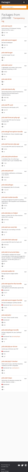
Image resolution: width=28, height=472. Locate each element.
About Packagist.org (5, 464)
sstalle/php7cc (15, 368)
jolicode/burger (7, 52)
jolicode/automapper (9, 40)
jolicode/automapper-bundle (12, 300)
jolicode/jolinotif (7, 171)
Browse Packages (5, 471)
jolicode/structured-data (10, 252)
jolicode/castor (7, 65)
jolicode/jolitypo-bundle (10, 330)
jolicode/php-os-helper (10, 213)
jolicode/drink (7, 79)
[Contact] (19, 465)
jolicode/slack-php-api (9, 240)
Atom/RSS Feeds (4, 466)
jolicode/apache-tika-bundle (12, 284)
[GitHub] (26, 465)
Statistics (3, 469)
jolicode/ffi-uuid (7, 105)
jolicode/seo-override (9, 227)
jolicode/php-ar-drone (9, 346)
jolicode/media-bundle (10, 197)
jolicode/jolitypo (7, 185)
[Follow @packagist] (22, 465)
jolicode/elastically (8, 89)
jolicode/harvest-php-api (10, 144)
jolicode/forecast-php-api (11, 117)
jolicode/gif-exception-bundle (12, 132)
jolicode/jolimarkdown (10, 156)
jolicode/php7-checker (10, 361)
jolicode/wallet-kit (8, 271)
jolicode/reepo (7, 378)
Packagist (5, 2)
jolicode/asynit (7, 26)
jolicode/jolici (6, 315)
